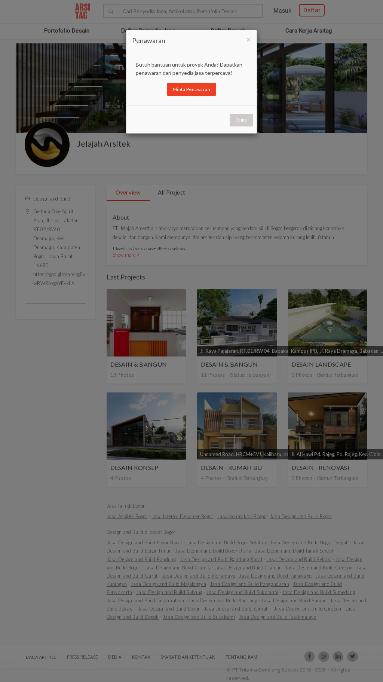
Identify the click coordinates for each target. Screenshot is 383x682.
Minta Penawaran (192, 89)
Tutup (241, 120)
